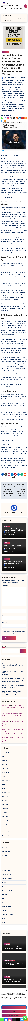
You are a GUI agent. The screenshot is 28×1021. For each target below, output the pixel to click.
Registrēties (5, 729)
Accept (14, 1007)
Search (4, 646)
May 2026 (5, 764)
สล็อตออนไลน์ (5, 721)
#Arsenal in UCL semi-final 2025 (10, 89)
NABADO (13, 6)
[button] (25, 990)
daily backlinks (6, 705)
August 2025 (5, 800)
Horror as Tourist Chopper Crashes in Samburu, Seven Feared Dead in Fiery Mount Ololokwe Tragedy (12, 693)
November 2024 (6, 836)
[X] (11, 118)
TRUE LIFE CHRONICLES (8, 914)
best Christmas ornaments (9, 713)
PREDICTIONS (6, 898)
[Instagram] (8, 118)
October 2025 (6, 792)
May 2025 (4, 812)
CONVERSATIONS (7, 871)
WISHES (4, 922)
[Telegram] (2, 121)
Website (4, 622)
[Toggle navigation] (2, 6)
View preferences (14, 1015)
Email (4, 615)
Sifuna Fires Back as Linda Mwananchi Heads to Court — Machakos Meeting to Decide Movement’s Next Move (13, 680)
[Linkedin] (19, 118)
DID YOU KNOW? (6, 875)
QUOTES (4, 902)
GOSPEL (4, 883)
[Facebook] (5, 118)
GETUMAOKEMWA (11, 78)
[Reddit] (16, 118)
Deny (14, 1011)
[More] (5, 121)
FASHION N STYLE (7, 879)
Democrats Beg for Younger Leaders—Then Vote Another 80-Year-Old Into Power (14, 530)
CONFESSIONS (6, 867)
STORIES (4, 910)
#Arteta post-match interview (10, 97)
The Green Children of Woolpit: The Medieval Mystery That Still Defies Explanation (13, 708)
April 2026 (5, 768)
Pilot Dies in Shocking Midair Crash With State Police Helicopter (13, 563)
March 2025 (5, 820)
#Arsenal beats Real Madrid (11, 80)
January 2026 (6, 780)
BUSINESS (5, 863)
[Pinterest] (22, 118)
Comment (5, 585)
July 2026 (5, 756)
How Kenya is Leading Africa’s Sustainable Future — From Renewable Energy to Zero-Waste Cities (13, 732)
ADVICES (4, 847)
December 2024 (6, 832)
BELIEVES (4, 859)
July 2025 (5, 804)
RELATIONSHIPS (6, 906)
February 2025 (6, 824)
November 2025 (6, 788)
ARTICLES (5, 855)
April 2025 (5, 816)
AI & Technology (6, 851)
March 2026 (5, 772)
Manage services (13, 1002)
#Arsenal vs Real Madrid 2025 (16, 95)
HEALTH (4, 887)
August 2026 (5, 752)
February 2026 (6, 776)
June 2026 (5, 760)
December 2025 (6, 784)
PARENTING (5, 894)
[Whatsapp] (2, 118)
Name (4, 608)
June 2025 (5, 808)
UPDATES (5, 52)
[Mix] (25, 118)
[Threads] (14, 118)
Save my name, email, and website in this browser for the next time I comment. (13, 633)
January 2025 (6, 828)
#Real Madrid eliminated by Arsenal (16, 106)
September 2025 (6, 796)
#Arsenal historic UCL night (13, 88)
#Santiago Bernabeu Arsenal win (11, 108)
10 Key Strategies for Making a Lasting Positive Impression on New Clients (13, 716)
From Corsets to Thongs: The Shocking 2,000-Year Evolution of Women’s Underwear (13, 672)
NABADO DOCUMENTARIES (9, 890)
